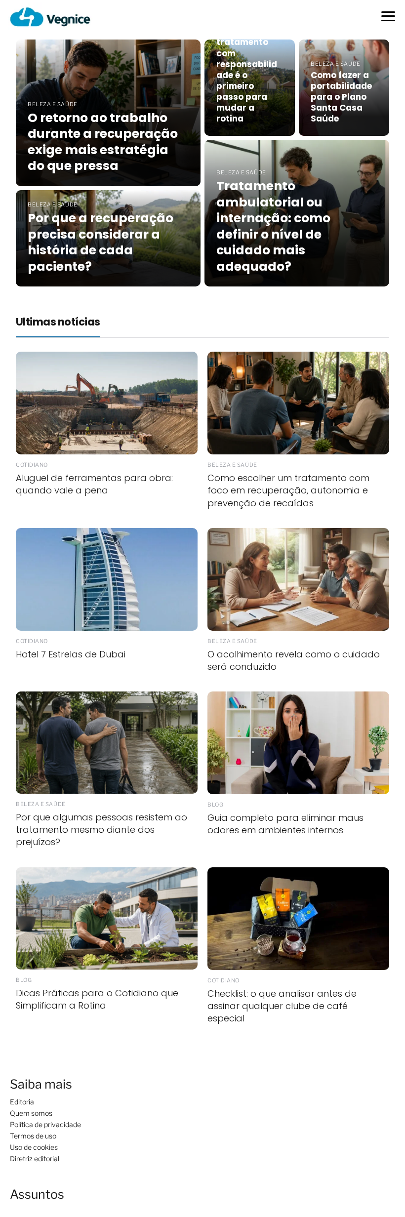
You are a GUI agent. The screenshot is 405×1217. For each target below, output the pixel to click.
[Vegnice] (50, 16)
